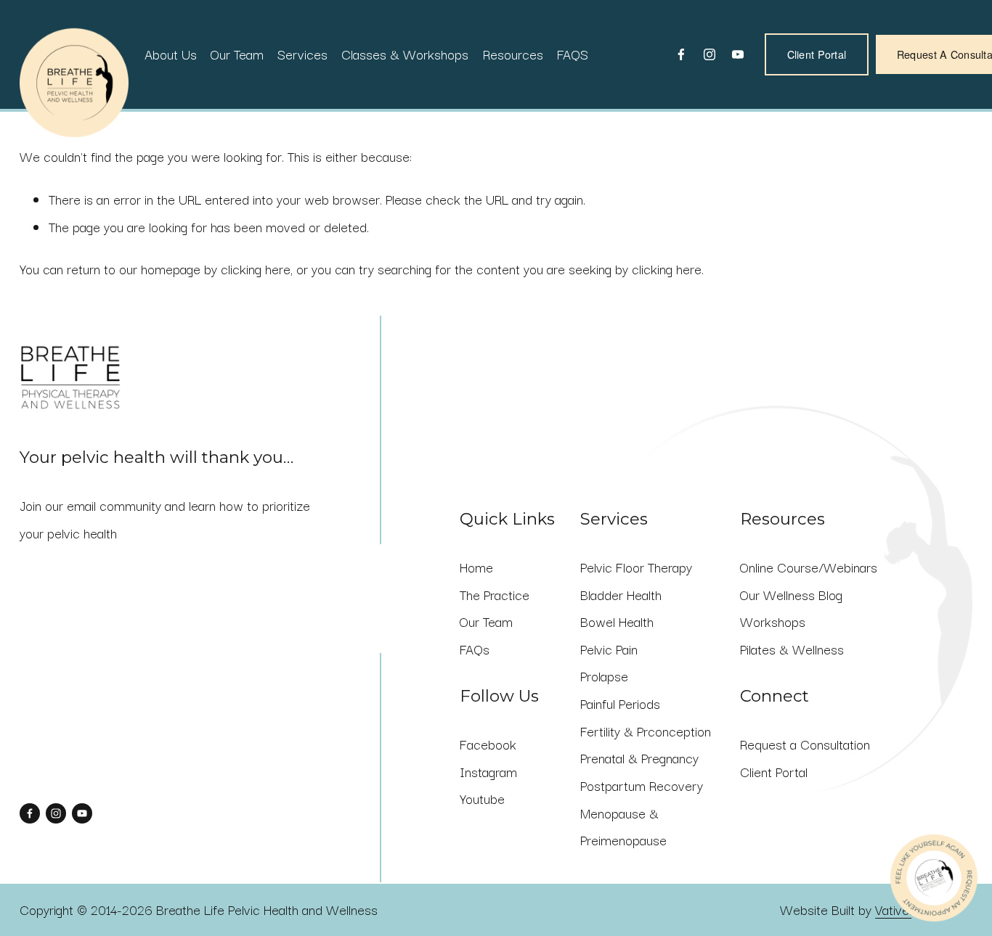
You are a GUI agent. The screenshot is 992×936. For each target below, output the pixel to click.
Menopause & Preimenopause (623, 826)
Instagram (488, 771)
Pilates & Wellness (792, 649)
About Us (171, 54)
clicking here (255, 268)
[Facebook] (681, 54)
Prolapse (604, 675)
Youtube (482, 798)
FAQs (474, 649)
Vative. (893, 909)
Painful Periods (620, 703)
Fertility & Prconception (645, 731)
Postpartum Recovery (641, 785)
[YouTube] (738, 54)
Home (476, 567)
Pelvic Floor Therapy (636, 567)
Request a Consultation (805, 744)
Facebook (488, 744)
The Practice (494, 594)
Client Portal (817, 54)
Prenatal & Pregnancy (639, 757)
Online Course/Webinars (808, 567)
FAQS (572, 54)
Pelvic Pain (609, 649)
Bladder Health (621, 594)
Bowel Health (617, 621)
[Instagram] (709, 54)
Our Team (237, 54)
